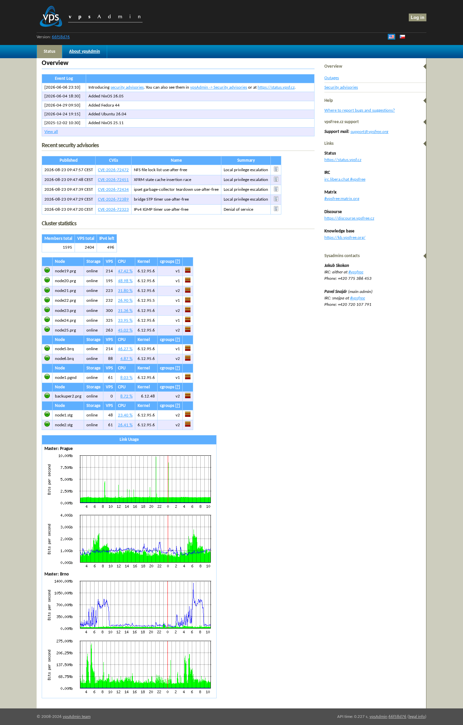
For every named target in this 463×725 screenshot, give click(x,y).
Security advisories (341, 87)
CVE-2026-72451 (113, 180)
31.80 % (125, 291)
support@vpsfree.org (369, 132)
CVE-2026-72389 (113, 199)
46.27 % (125, 349)
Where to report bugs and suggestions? (359, 110)
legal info (417, 717)
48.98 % (125, 281)
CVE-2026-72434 (113, 189)
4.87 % (126, 359)
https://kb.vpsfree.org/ (344, 237)
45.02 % (125, 330)
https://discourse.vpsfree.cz (349, 218)
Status (49, 51)
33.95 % (125, 320)
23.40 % (125, 415)
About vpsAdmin (84, 51)
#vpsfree (355, 272)
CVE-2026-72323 (113, 209)
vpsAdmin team (76, 717)
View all (51, 132)
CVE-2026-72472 (113, 170)
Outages (331, 78)
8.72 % (126, 396)
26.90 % (125, 300)
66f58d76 (61, 37)
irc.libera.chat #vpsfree (344, 179)
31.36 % (125, 311)
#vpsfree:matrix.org (341, 199)
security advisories (127, 87)
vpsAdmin (378, 717)
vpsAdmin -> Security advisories (218, 87)
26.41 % (125, 425)
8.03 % (126, 378)
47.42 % (125, 271)
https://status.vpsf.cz (276, 87)
